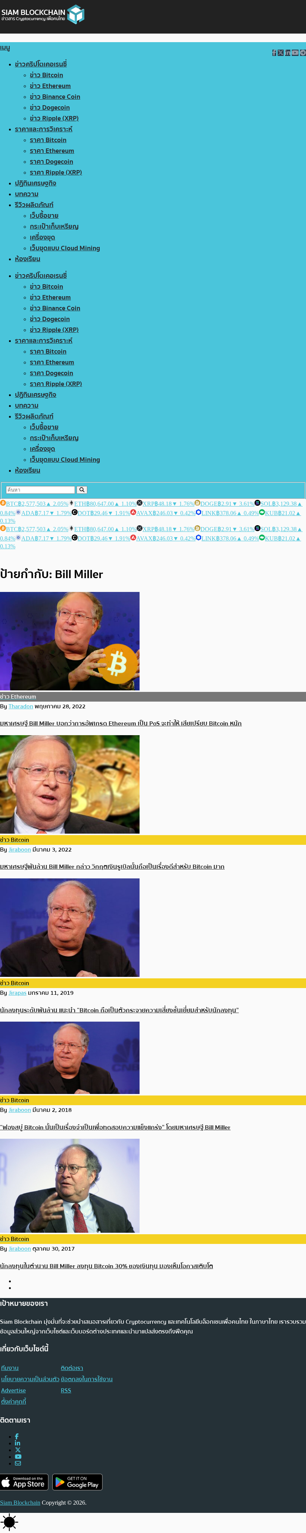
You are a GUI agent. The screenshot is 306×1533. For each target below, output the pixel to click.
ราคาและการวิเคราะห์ (43, 129)
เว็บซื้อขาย (44, 215)
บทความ (26, 194)
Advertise (13, 1390)
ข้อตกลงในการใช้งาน (87, 1379)
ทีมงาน (10, 1368)
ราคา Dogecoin (51, 161)
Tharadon (21, 706)
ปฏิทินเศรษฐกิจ (35, 183)
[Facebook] (17, 1436)
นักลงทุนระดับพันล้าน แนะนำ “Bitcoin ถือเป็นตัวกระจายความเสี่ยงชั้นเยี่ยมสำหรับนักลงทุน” (119, 1010)
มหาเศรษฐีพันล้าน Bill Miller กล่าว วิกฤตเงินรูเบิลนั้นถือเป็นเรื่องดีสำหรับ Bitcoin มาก (112, 867)
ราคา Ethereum (52, 150)
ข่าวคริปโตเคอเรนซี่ (41, 64)
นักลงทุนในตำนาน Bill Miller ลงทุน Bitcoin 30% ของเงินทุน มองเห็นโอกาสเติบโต (106, 1266)
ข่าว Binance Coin (55, 96)
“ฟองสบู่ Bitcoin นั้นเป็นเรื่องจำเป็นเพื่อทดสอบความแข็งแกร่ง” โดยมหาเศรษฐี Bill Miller (115, 1127)
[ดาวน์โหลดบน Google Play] (77, 1482)
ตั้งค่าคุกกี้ (13, 1402)
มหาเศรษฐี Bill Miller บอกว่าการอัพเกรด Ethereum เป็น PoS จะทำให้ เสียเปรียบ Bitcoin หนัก (121, 723)
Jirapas (17, 993)
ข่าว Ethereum (50, 86)
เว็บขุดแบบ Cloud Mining (65, 248)
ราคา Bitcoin (48, 140)
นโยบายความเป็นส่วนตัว (30, 1379)
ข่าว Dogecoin (50, 107)
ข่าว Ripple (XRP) (54, 118)
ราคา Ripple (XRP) (56, 172)
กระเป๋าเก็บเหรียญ (54, 226)
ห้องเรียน (27, 259)
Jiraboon (20, 850)
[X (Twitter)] (18, 1450)
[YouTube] (18, 1457)
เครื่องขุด (42, 237)
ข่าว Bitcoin (46, 75)
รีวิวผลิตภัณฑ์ (34, 205)
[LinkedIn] (17, 1443)
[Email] (18, 1463)
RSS (66, 1390)
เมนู (5, 47)
